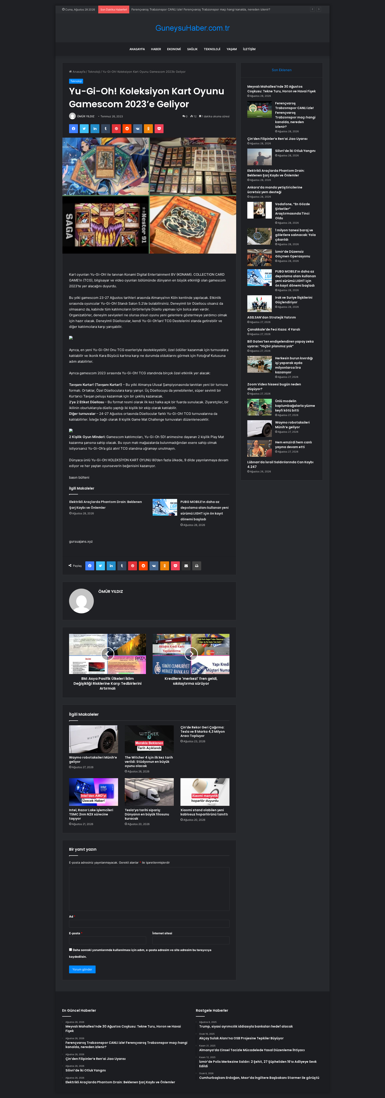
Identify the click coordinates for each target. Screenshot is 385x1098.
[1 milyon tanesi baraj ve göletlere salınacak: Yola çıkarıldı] (259, 236)
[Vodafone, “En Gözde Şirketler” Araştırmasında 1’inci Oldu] (259, 210)
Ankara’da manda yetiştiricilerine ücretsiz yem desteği (274, 189)
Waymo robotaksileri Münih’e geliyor (93, 759)
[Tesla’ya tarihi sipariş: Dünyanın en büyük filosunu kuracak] (149, 792)
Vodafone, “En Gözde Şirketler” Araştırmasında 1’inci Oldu (292, 211)
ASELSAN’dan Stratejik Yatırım (271, 317)
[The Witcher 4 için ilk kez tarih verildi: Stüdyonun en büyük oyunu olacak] (149, 739)
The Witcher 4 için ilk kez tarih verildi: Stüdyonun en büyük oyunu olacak (149, 761)
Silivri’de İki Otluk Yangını (295, 151)
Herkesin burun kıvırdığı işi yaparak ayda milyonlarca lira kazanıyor (294, 365)
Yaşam (232, 49)
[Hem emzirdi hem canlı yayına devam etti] (259, 448)
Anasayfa (137, 49)
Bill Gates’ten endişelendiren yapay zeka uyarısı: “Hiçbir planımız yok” (280, 343)
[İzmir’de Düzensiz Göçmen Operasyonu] (259, 257)
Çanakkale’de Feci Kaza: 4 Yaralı (273, 329)
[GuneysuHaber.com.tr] (192, 28)
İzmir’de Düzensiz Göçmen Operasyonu (292, 253)
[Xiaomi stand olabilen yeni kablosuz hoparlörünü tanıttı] (204, 792)
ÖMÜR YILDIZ (85, 116)
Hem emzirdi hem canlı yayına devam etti (293, 444)
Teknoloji (212, 49)
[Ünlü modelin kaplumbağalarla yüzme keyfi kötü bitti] (259, 407)
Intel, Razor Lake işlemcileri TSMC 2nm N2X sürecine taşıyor (91, 814)
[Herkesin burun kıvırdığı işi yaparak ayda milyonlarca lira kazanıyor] (259, 364)
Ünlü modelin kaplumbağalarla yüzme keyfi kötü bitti (295, 406)
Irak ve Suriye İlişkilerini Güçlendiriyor (293, 299)
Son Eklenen (282, 70)
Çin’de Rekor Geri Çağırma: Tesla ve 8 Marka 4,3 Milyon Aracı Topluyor (202, 731)
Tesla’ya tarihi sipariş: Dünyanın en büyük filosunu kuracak (147, 814)
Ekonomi (174, 49)
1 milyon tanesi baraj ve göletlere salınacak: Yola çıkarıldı (295, 235)
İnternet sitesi (162, 933)
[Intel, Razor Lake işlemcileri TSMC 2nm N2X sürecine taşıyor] (93, 792)
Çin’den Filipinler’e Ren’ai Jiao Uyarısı (277, 138)
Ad (72, 916)
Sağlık (192, 49)
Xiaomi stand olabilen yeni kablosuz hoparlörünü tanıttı (204, 812)
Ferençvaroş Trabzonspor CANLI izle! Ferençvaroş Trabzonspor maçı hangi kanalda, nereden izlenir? (295, 115)
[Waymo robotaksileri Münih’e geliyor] (93, 739)
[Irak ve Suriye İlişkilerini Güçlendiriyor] (259, 303)
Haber (156, 49)
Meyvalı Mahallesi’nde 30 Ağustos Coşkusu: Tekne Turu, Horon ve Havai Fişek (281, 88)
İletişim (249, 49)
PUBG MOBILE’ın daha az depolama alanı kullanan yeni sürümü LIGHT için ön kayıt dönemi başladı (295, 278)
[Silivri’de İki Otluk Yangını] (259, 157)
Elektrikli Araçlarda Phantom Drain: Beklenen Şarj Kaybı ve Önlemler (276, 173)
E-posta (75, 933)
